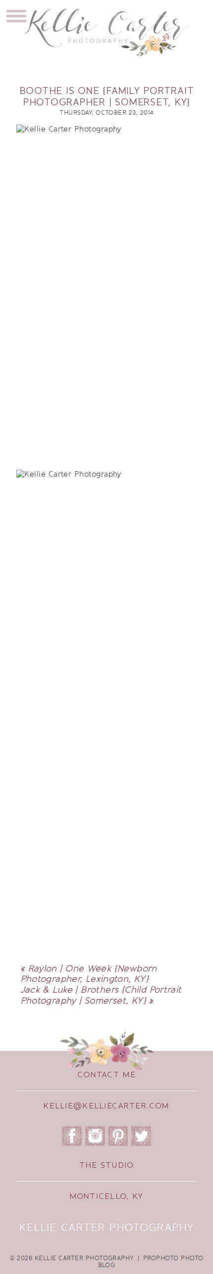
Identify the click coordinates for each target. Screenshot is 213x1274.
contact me (106, 1075)
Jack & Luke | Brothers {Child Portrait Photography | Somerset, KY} (101, 995)
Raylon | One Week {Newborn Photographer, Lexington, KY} (88, 974)
